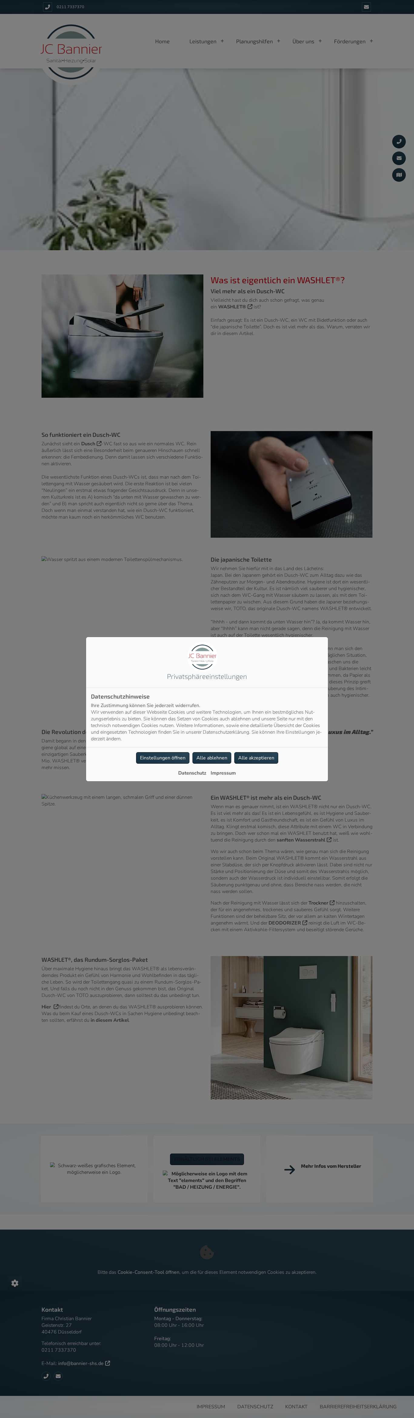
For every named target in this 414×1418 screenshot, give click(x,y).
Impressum (223, 773)
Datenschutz (192, 773)
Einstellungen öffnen (162, 758)
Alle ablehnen (211, 758)
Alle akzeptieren (256, 758)
